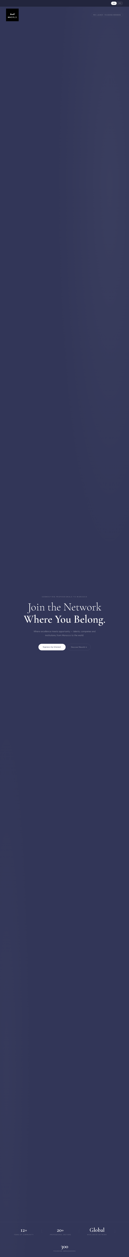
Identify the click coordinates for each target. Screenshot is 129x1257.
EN (114, 3)
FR (120, 3)
